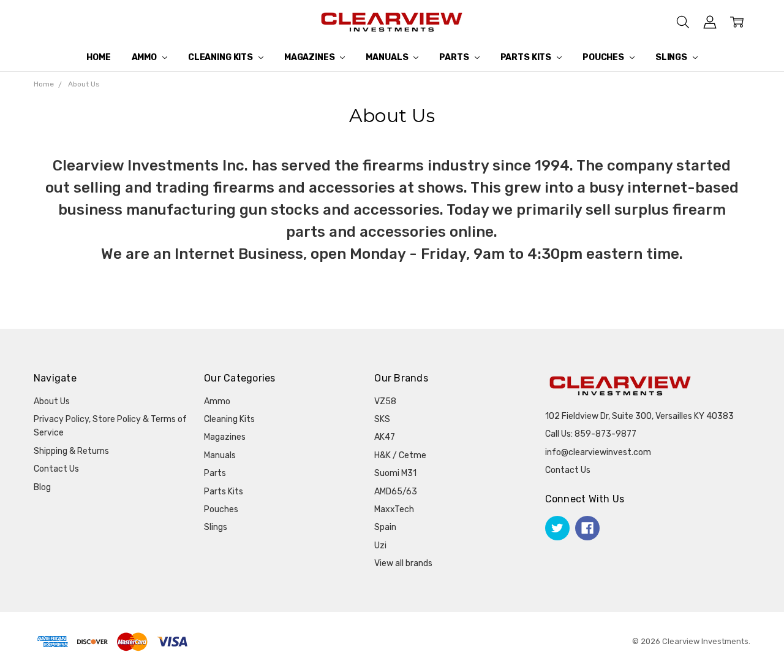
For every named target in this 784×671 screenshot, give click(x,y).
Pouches (604, 57)
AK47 (384, 437)
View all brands (403, 563)
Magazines (310, 57)
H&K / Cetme (400, 455)
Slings (672, 57)
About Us (52, 401)
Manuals (388, 57)
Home (98, 57)
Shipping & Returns (71, 451)
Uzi (380, 545)
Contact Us (56, 469)
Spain (385, 527)
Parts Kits (526, 57)
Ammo (145, 57)
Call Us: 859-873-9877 (590, 434)
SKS (382, 419)
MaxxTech (394, 509)
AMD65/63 (395, 491)
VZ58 (385, 401)
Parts (454, 57)
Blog (42, 487)
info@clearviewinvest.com (598, 452)
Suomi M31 (395, 473)
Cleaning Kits (221, 57)
